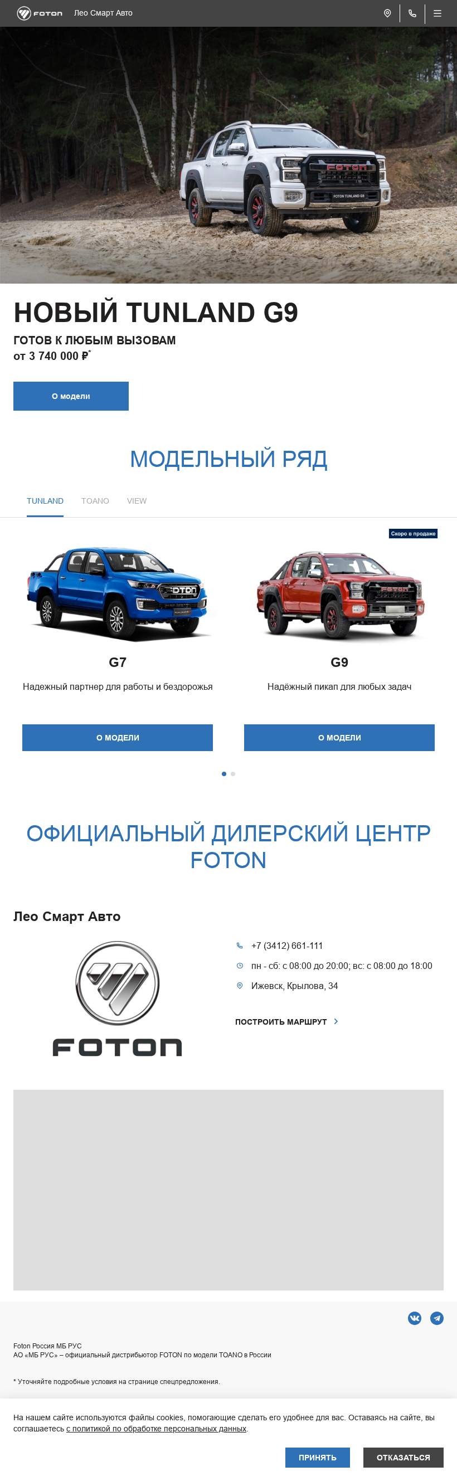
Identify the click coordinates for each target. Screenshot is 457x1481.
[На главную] (39, 13)
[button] (95, 506)
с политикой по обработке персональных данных (156, 1428)
